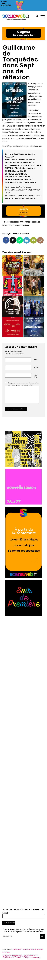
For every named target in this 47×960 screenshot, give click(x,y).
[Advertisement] (23, 641)
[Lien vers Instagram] (40, 240)
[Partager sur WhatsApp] (19, 240)
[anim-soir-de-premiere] (23, 615)
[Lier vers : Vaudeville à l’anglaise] (34, 286)
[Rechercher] (35, 16)
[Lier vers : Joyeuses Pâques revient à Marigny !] (34, 327)
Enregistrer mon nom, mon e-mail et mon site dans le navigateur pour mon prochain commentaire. (23, 385)
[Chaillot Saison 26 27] (23, 504)
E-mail (36, 368)
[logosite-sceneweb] (19, 16)
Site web (35, 376)
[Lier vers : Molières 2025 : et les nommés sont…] (34, 265)
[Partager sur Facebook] (6, 240)
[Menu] (41, 16)
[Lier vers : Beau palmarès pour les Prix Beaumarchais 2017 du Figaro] (34, 306)
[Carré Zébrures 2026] (23, 466)
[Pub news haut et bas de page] (23, 39)
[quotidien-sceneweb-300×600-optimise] (23, 577)
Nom (36, 359)
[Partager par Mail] (33, 240)
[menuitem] (35, 16)
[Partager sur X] (13, 240)
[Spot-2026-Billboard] (23, 10)
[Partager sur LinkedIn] (26, 240)
